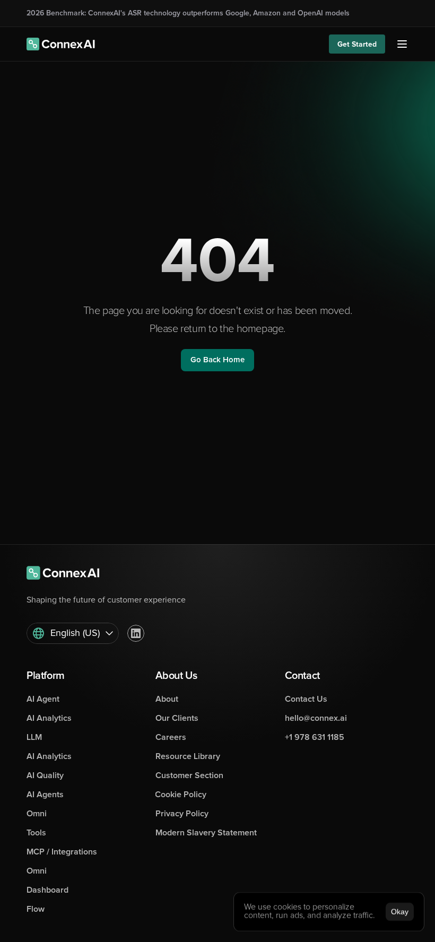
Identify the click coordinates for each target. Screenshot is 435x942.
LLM (34, 737)
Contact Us (306, 699)
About (166, 699)
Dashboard (47, 890)
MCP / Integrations (62, 852)
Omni (37, 813)
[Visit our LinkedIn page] (135, 633)
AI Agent (43, 699)
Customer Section (189, 775)
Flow (36, 909)
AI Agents (45, 794)
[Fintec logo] (69, 573)
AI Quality (45, 775)
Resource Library (187, 756)
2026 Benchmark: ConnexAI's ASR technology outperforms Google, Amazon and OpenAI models (188, 13)
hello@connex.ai (316, 718)
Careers (170, 737)
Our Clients (176, 718)
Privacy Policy (181, 813)
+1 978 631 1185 (314, 737)
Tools (36, 832)
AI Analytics (49, 718)
